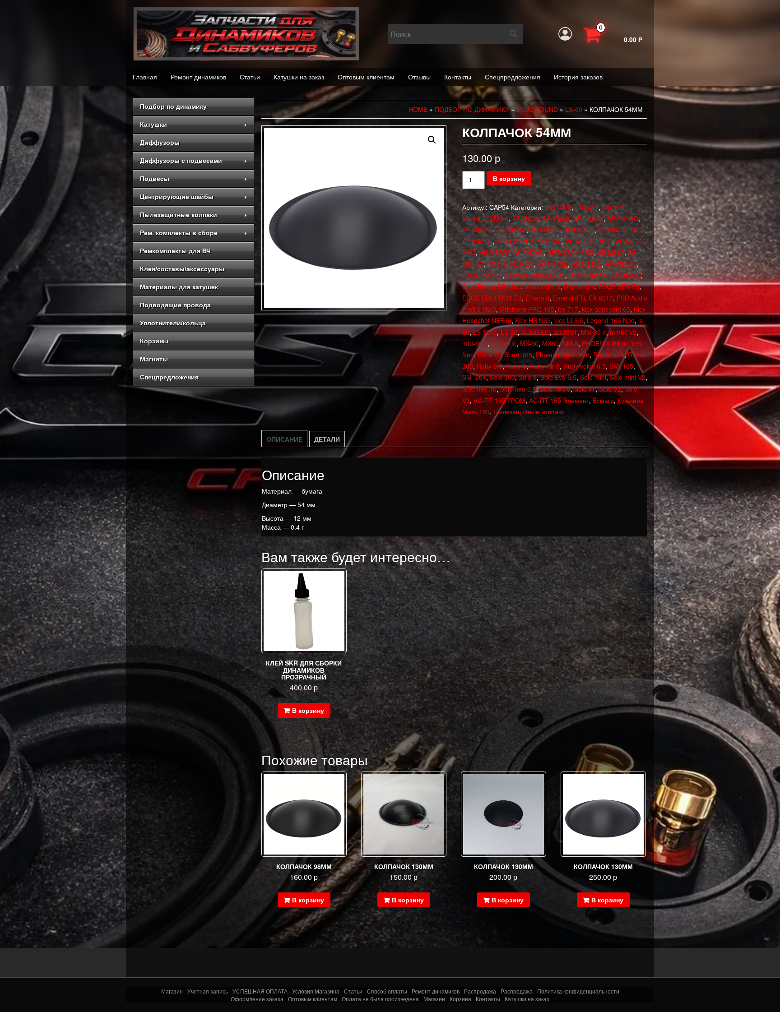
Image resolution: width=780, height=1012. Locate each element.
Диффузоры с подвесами (181, 160)
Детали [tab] (327, 439)
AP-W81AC (621, 263)
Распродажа (480, 991)
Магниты (154, 359)
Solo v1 (584, 388)
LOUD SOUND (537, 109)
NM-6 (570, 343)
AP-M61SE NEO (621, 229)
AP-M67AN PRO (571, 252)
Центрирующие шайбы (177, 196)
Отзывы (419, 76)
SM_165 (621, 365)
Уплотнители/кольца (173, 323)
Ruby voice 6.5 (584, 365)
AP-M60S (556, 218)
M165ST (565, 332)
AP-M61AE (477, 229)
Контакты (457, 76)
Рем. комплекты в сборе (179, 232)
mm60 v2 (623, 332)
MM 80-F (593, 332)
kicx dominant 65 (606, 309)
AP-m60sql (588, 218)
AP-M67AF (494, 252)
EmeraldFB (569, 297)
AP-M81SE (552, 263)
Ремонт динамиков (198, 76)
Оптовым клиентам (366, 76)
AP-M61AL (545, 229)
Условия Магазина (315, 991)
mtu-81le (503, 343)
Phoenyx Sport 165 (505, 354)
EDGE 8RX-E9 (619, 286)
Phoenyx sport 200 (563, 354)
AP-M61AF (511, 229)
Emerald (537, 297)
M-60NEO (535, 332)
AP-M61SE (579, 229)
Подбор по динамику (173, 106)
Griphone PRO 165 (527, 309)
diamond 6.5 (542, 286)
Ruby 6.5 (489, 365)
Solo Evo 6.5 (558, 377)
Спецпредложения (512, 76)
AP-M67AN (528, 252)
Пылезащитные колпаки (178, 214)
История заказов (578, 76)
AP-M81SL (586, 263)
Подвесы (154, 178)
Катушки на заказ (299, 76)
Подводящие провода (175, 305)
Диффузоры (160, 142)
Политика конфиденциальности (578, 991)
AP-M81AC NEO (510, 263)
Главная (145, 76)
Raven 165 (608, 354)
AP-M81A (611, 252)
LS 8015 (485, 332)
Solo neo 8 (555, 388)
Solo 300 (502, 377)
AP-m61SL (477, 240)
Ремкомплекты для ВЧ (175, 250)
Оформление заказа (257, 999)
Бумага (603, 400)
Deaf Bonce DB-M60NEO (605, 275)
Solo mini (593, 377)
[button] (432, 140)
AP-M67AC (546, 240)
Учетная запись (207, 991)
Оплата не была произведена (380, 999)
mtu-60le (475, 343)
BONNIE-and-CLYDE (535, 275)
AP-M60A (525, 218)
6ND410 (587, 207)
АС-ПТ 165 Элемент (559, 400)
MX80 (550, 343)
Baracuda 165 (482, 275)
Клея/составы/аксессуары (182, 269)
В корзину (509, 178)
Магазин (172, 991)
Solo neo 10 (479, 388)
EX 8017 (601, 297)
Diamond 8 (579, 286)
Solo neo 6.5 (518, 388)
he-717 (568, 309)
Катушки (153, 124)
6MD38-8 (558, 207)
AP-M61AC (622, 218)
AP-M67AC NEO (589, 240)
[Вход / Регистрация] (565, 34)
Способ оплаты (387, 991)
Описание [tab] (284, 439)
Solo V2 (610, 388)
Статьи (250, 76)
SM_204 (474, 377)
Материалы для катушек (179, 287)
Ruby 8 (516, 365)
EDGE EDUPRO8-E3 (492, 297)
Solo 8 (528, 377)
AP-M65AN (511, 240)
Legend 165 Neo (611, 320)
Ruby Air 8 (545, 365)
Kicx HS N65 (533, 320)
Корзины (154, 341)
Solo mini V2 (627, 377)
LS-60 (573, 109)
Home (418, 109)
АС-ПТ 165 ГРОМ (499, 400)
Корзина (460, 999)
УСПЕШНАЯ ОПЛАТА (260, 991)
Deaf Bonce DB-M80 (491, 286)
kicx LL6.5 (568, 320)
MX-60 (529, 343)
